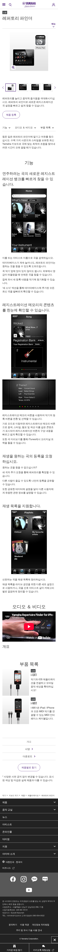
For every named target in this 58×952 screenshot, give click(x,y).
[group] (10, 87)
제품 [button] (4, 802)
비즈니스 (6, 867)
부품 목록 (45, 127)
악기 (4, 795)
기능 (4, 127)
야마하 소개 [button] (8, 853)
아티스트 (7, 824)
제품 (23, 795)
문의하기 (13, 924)
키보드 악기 (13, 795)
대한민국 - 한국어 (14, 861)
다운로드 (27, 756)
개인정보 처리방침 (40, 924)
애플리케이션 (33, 795)
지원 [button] (4, 846)
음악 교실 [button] (7, 809)
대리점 (6, 839)
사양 (27, 749)
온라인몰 (7, 831)
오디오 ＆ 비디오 (24, 127)
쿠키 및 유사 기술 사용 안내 (29, 930)
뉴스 (4, 817)
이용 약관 (24, 924)
